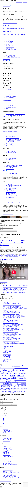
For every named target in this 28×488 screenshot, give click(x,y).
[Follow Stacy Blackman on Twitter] (2, 259)
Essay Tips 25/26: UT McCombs (10, 321)
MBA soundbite (7, 256)
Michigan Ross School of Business (6, 385)
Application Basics (10, 169)
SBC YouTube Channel (11, 152)
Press (7, 108)
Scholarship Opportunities (12, 195)
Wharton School (21, 391)
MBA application (12, 382)
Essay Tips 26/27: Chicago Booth (10, 323)
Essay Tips (4, 375)
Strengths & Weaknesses (8, 357)
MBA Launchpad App (11, 158)
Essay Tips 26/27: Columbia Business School (13, 324)
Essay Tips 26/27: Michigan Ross (10, 332)
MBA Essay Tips (9, 189)
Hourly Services (7, 31)
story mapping (14, 256)
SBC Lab (8, 44)
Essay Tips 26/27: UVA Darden (10, 342)
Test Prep (8, 39)
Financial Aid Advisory (11, 49)
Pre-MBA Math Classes (11, 141)
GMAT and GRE (10, 190)
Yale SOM (12, 393)
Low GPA (5, 347)
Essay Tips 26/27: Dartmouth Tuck (11, 326)
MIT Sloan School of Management (19, 385)
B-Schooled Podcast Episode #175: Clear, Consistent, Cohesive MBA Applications (12, 243)
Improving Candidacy (8, 346)
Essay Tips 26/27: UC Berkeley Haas (11, 338)
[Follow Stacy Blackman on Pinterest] (9, 259)
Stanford (19, 386)
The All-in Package (7, 25)
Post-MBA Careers (10, 186)
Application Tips (24, 368)
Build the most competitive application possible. (13, 28)
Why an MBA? (6, 361)
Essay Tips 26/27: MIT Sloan (9, 333)
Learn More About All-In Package (10, 23)
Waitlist (4, 360)
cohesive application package (10, 255)
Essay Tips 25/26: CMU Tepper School (12, 305)
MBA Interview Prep (10, 55)
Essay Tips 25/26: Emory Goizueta (11, 306)
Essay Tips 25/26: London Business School (13, 315)
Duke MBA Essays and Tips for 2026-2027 (13, 291)
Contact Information (7, 100)
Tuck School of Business (7, 389)
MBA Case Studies (10, 97)
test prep (25, 388)
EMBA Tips (5, 302)
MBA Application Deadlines (12, 138)
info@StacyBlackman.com (6, 415)
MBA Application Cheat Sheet (13, 140)
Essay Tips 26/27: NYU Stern (9, 336)
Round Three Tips (7, 355)
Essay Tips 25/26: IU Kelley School (11, 314)
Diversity (8, 194)
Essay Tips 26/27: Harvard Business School (13, 329)
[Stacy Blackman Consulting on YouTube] (3, 422)
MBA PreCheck (9, 45)
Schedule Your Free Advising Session (8, 230)
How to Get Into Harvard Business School (15, 202)
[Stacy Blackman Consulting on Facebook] (0, 259)
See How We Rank (10, 105)
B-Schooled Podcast (10, 151)
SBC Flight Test (10, 41)
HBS (15, 378)
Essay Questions (19, 373)
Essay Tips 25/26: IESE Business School (12, 312)
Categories (2, 296)
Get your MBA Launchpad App (10, 131)
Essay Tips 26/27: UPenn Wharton (11, 341)
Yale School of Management (5, 392)
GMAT (12, 376)
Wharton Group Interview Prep (13, 57)
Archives (2, 298)
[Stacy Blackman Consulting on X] (3, 419)
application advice (16, 366)
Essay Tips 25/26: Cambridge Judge (11, 303)
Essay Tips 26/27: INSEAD (9, 330)
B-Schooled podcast (8, 370)
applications (10, 368)
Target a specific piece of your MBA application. (14, 34)
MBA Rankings (9, 145)
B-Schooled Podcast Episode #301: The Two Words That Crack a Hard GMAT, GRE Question (15, 287)
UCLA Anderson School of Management (20, 389)
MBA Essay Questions (11, 188)
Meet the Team (6, 430)
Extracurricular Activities (8, 345)
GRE (16, 375)
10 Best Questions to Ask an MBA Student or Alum (14, 289)
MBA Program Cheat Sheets (9, 476)
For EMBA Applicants (11, 192)
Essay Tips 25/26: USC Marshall (10, 320)
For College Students (10, 42)
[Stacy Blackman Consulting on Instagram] (3, 423)
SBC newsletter (4, 386)
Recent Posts (9, 184)
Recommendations (7, 354)
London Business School (19, 380)
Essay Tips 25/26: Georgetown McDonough (13, 307)
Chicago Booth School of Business (9, 372)
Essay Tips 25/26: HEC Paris (9, 311)
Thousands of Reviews (11, 107)
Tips (1, 389)
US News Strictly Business (6, 391)
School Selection (13, 386)
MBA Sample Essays (10, 136)
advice (2, 366)
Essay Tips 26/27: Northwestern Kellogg (12, 334)
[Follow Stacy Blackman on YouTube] (6, 259)
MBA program (21, 384)
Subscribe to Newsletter (5, 481)
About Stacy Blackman (11, 96)
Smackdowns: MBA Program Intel (13, 139)
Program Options (7, 351)
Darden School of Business (8, 373)
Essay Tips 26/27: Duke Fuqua (10, 328)
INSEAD (20, 378)
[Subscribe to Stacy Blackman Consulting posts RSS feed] (11, 259)
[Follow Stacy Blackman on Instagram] (7, 259)
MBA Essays (7, 384)
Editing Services (9, 48)
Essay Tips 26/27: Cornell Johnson (11, 325)
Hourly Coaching (7, 441)
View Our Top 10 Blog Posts (10, 173)
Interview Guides (10, 167)
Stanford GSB (19, 388)
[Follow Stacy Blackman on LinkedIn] (4, 259)
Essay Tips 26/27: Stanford (9, 337)
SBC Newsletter (9, 159)
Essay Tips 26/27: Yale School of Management (13, 343)
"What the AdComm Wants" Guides (14, 165)
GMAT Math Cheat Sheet (11, 166)
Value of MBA (9, 144)
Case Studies (6, 432)
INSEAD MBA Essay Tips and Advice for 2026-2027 (15, 285)
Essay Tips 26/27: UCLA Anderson (11, 339)
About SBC (8, 94)
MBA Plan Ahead (10, 47)
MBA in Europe (9, 143)
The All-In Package (7, 438)
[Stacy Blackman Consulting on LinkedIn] (3, 420)
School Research (6, 356)
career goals (20, 370)
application (8, 366)
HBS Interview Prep (10, 56)
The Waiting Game (7, 359)
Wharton (14, 391)
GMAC (8, 375)
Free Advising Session (21, 2)
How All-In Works (7, 439)
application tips (17, 368)
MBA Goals (5, 348)
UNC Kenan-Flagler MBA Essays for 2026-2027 (14, 292)
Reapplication (6, 352)
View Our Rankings (7, 89)
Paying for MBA (7, 350)
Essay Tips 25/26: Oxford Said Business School (14, 316)
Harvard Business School (12, 376)
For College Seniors (7, 449)
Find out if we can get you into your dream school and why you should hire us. (15, 114)
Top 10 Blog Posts (10, 197)
